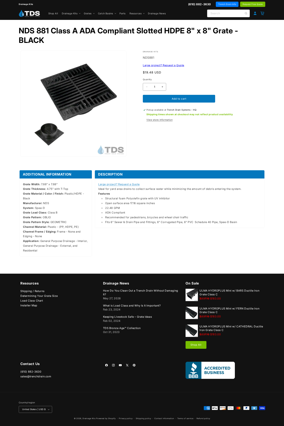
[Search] (246, 13)
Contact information (164, 418)
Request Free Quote (253, 4)
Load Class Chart (31, 300)
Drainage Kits (89, 418)
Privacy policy (125, 418)
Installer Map (28, 305)
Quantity (147, 79)
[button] (71, 13)
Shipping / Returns (32, 291)
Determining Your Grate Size (39, 295)
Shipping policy (143, 418)
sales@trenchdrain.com (35, 376)
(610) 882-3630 (30, 371)
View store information (159, 119)
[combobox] (228, 13)
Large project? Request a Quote (163, 65)
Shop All (195, 344)
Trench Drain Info (227, 4)
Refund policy (203, 418)
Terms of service (185, 418)
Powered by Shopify (106, 418)
